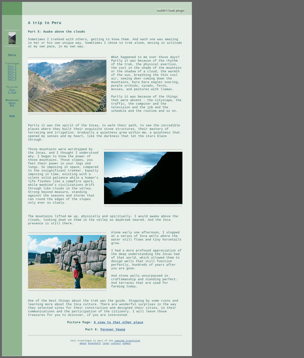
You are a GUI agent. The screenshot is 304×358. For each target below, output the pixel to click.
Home (12, 116)
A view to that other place (118, 322)
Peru (12, 89)
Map (12, 105)
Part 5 (12, 76)
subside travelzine (127, 340)
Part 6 (12, 79)
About (12, 103)
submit (126, 343)
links (105, 343)
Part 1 (12, 66)
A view (12, 92)
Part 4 (12, 74)
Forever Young (112, 329)
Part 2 (12, 69)
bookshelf (94, 343)
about (83, 343)
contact (116, 343)
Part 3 (12, 71)
